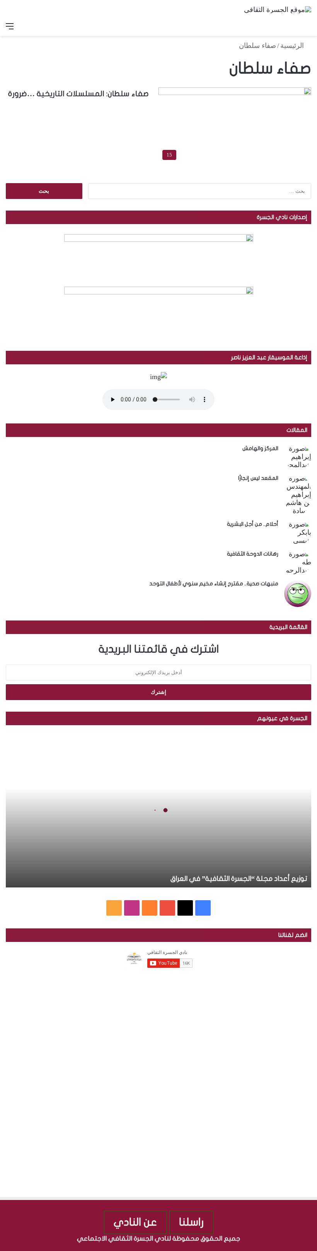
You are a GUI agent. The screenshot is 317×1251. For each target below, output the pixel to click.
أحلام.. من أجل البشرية (252, 524)
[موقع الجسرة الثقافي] (277, 9)
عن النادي (135, 1222)
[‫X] (185, 908)
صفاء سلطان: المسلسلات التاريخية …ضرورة (78, 94)
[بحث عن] (307, 26)
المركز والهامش (260, 448)
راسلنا (191, 1222)
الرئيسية (293, 45)
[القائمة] (10, 26)
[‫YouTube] (167, 908)
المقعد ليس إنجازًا (258, 478)
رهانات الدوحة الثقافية (252, 554)
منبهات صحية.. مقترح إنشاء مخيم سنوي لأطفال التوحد (213, 583)
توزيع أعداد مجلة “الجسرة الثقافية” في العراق (238, 878)
